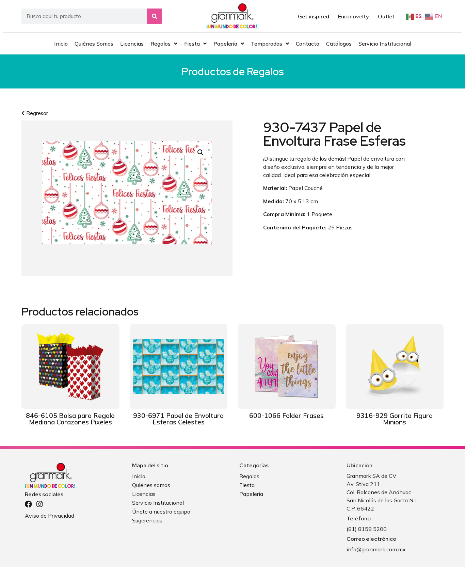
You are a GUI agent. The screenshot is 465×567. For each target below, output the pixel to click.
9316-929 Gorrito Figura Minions (394, 418)
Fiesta (247, 485)
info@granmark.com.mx (376, 549)
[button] (200, 152)
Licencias (144, 493)
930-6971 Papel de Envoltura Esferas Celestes (178, 418)
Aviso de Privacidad (49, 515)
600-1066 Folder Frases (286, 415)
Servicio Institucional (158, 502)
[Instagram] (39, 504)
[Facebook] (28, 504)
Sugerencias (147, 520)
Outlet (386, 16)
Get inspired (313, 16)
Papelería (251, 493)
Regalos (265, 71)
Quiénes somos (151, 485)
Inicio (138, 476)
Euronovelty (353, 16)
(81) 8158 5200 (367, 528)
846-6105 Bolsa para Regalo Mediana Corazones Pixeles (70, 418)
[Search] (154, 16)
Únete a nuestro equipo (161, 511)
